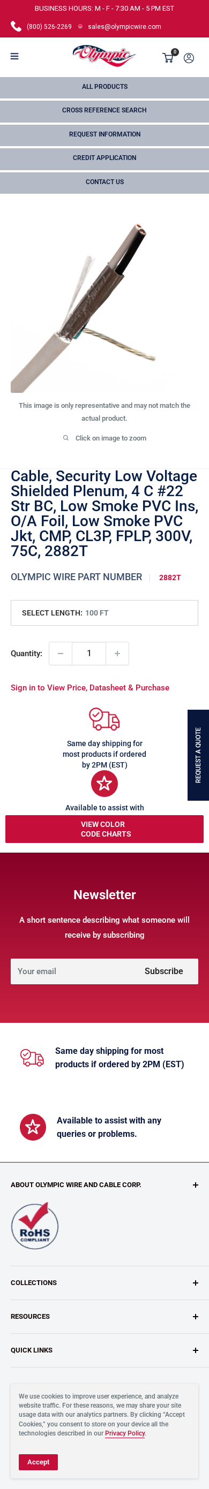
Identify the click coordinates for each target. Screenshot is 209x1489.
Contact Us (105, 182)
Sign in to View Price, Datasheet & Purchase (90, 688)
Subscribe (164, 971)
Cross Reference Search (104, 110)
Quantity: (26, 653)
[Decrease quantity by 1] (60, 653)
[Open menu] (14, 56)
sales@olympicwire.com (124, 27)
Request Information (104, 134)
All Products (105, 86)
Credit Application (104, 158)
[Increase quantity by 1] (117, 653)
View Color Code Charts (106, 829)
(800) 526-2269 (49, 27)
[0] (168, 57)
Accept (38, 1462)
